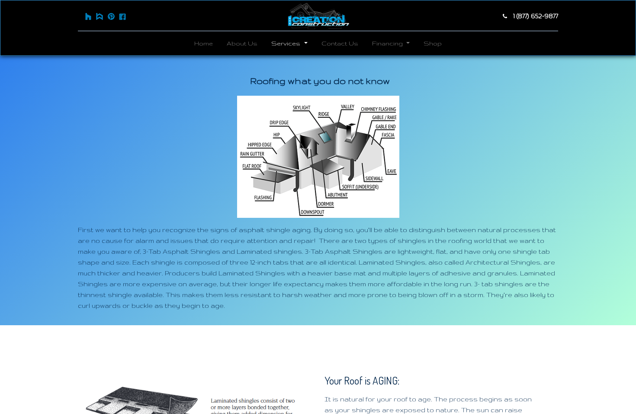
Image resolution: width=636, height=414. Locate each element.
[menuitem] (203, 43)
